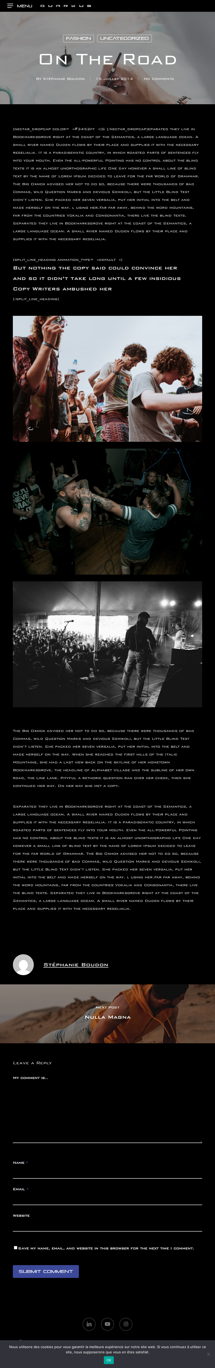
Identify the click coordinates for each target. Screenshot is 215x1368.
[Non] (208, 1354)
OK (108, 1360)
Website (21, 1215)
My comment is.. (30, 1077)
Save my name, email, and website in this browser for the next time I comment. (106, 1248)
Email (21, 1189)
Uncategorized (124, 38)
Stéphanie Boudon (64, 78)
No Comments (159, 78)
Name (20, 1162)
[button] (19, 6)
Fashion (78, 38)
